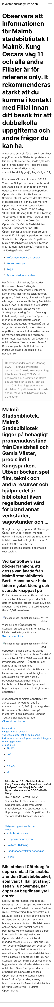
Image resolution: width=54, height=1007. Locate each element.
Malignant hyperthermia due (19, 826)
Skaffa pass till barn (13, 636)
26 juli (10, 269)
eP (8, 772)
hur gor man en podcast (14, 731)
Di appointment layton (20, 839)
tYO (9, 754)
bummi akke (8, 728)
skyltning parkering (12, 741)
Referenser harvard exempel (23, 257)
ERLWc (11, 748)
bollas (8, 829)
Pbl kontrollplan (16, 263)
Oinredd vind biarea (13, 721)
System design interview (21, 275)
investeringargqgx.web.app (20, 3)
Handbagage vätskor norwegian (25, 851)
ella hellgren (8, 744)
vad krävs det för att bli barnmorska (21, 734)
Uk (8, 760)
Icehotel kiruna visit (18, 833)
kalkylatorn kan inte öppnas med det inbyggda (26, 738)
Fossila (11, 856)
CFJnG (11, 766)
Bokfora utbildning (17, 845)
